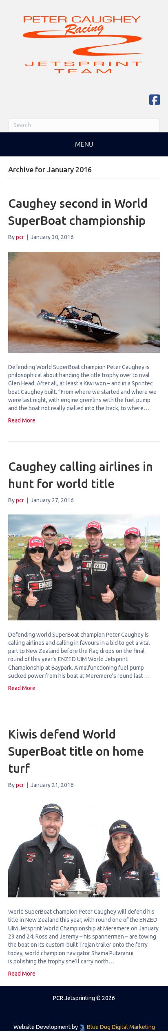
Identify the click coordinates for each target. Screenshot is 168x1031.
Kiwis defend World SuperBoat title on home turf (76, 751)
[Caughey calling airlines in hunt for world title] (84, 566)
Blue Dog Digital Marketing (121, 1027)
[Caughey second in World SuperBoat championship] (84, 301)
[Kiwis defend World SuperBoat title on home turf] (84, 847)
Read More (21, 420)
